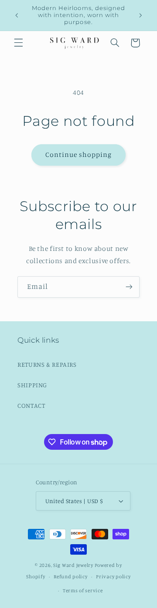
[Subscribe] (129, 287)
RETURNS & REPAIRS (47, 364)
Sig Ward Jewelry (73, 565)
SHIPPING (32, 385)
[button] (18, 43)
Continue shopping (78, 154)
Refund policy (71, 576)
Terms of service (83, 590)
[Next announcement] (140, 15)
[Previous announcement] (16, 15)
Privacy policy (113, 576)
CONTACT (31, 405)
